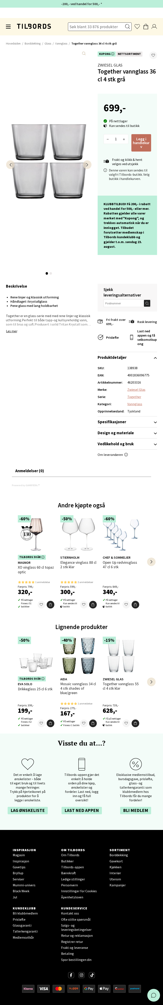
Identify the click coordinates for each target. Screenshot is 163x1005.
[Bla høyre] (87, 164)
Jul (15, 897)
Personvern (69, 885)
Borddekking (33, 43)
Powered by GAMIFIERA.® (26, 485)
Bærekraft (68, 873)
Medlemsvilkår (23, 937)
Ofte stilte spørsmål (76, 919)
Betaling (67, 953)
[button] (153, 55)
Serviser (18, 879)
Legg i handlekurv (141, 142)
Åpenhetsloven (72, 897)
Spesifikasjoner (112, 421)
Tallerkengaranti (25, 931)
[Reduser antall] (108, 139)
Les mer (11, 331)
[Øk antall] (124, 139)
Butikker (67, 861)
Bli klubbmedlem (25, 913)
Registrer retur (72, 942)
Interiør (115, 873)
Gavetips (19, 867)
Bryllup (18, 873)
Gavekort (116, 861)
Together (134, 397)
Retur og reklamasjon (77, 935)
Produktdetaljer (112, 357)
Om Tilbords (70, 855)
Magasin (19, 855)
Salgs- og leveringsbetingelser (76, 927)
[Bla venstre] (10, 164)
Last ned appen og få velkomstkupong (147, 337)
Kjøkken (115, 867)
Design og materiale (116, 432)
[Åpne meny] (8, 26)
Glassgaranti (22, 925)
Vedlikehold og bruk (116, 443)
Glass (48, 43)
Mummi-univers (24, 885)
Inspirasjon (21, 861)
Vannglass (61, 43)
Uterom (115, 879)
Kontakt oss (70, 913)
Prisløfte (112, 337)
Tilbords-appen (72, 867)
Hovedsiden (13, 43)
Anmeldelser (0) (29, 470)
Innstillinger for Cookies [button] (79, 891)
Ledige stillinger (73, 879)
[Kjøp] (50, 604)
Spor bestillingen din (76, 960)
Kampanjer (118, 885)
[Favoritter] (41, 604)
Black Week (21, 891)
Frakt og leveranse (74, 947)
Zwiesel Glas (110, 65)
